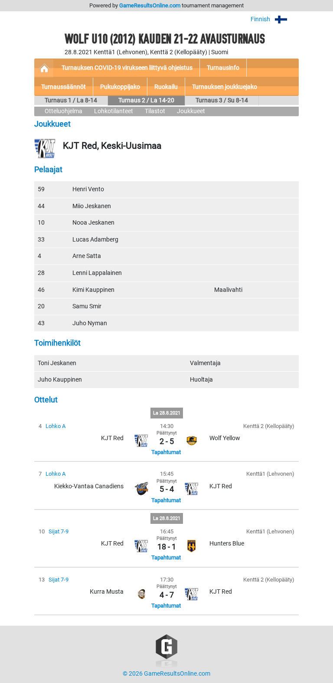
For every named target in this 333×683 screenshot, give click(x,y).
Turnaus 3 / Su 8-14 (222, 100)
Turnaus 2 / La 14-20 (146, 100)
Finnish (261, 19)
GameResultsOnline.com (149, 5)
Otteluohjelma (63, 111)
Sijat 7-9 (59, 531)
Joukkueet (191, 111)
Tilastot (155, 111)
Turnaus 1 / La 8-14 (71, 100)
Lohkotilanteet (113, 111)
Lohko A (55, 426)
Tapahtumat (166, 452)
